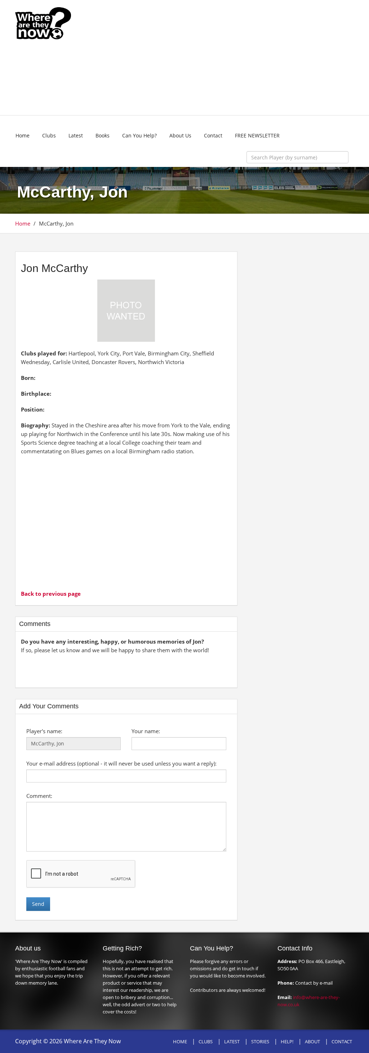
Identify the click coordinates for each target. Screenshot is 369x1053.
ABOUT (312, 1041)
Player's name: (44, 731)
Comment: (39, 795)
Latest (75, 135)
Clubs (49, 135)
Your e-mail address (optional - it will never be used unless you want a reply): (121, 763)
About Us (180, 135)
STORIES (260, 1041)
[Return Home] (43, 22)
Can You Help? (139, 135)
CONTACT (342, 1041)
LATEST (232, 1041)
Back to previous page (51, 593)
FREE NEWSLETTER (257, 135)
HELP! (287, 1041)
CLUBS (206, 1041)
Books (102, 135)
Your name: (146, 731)
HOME (180, 1041)
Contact (213, 135)
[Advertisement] (228, 57)
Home (22, 135)
